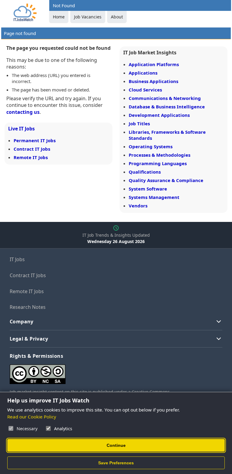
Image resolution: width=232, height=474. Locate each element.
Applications (143, 73)
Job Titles (139, 123)
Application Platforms (154, 64)
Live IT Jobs (21, 128)
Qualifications (145, 172)
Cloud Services (145, 90)
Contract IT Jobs (32, 149)
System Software (148, 189)
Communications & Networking (165, 98)
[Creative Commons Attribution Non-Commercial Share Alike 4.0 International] (100, 372)
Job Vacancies (88, 17)
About (117, 17)
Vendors (138, 206)
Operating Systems (150, 146)
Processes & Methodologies (159, 155)
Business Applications (153, 81)
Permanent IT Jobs (35, 140)
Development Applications (159, 115)
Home (59, 17)
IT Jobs (17, 259)
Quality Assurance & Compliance (166, 180)
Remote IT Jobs (31, 157)
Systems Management (154, 197)
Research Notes (28, 307)
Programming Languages (158, 163)
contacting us (23, 112)
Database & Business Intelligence (167, 107)
